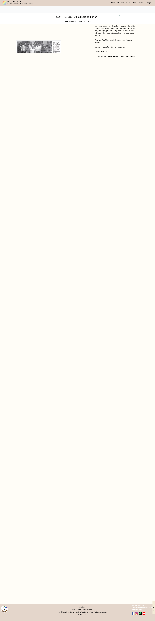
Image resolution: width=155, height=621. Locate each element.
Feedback (82, 607)
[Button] (115, 15)
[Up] (151, 617)
